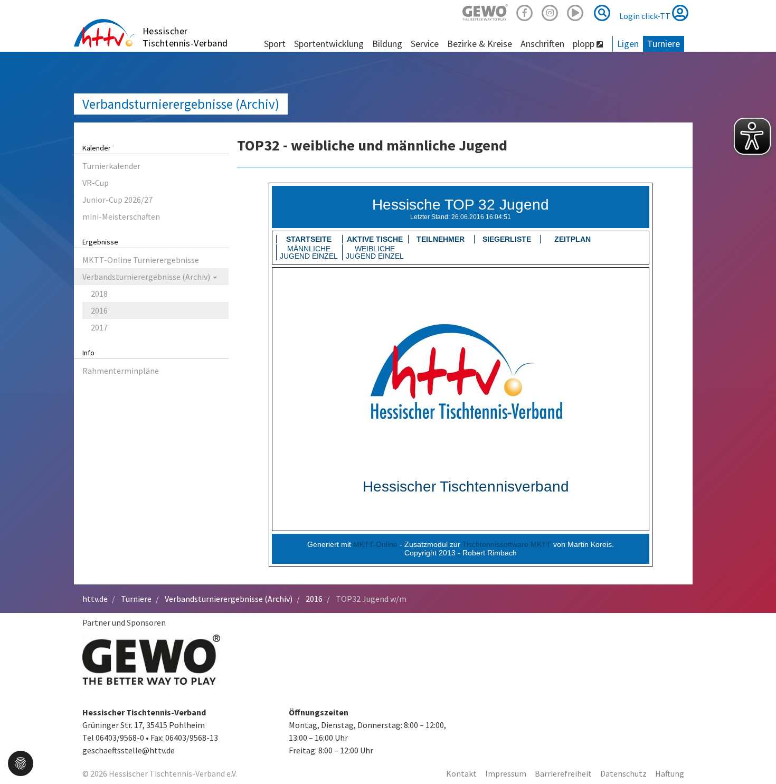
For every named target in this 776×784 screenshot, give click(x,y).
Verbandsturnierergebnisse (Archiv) (180, 104)
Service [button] (425, 43)
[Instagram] (550, 11)
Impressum (505, 773)
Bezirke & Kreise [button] (479, 43)
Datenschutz (623, 773)
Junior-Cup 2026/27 (117, 199)
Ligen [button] (628, 43)
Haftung (669, 773)
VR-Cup (95, 182)
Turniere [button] (663, 43)
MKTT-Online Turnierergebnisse (140, 259)
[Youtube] (575, 11)
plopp (585, 43)
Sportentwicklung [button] (329, 43)
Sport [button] (275, 43)
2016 (99, 310)
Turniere (136, 598)
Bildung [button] (387, 43)
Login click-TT (645, 16)
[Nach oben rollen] (755, 754)
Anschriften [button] (542, 43)
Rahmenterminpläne (120, 370)
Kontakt (461, 773)
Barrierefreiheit (563, 773)
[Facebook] (524, 11)
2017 (99, 327)
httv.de (95, 598)
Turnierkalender (111, 165)
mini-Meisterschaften (121, 216)
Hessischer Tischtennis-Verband (185, 37)
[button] (20, 762)
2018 (99, 293)
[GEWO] (485, 11)
